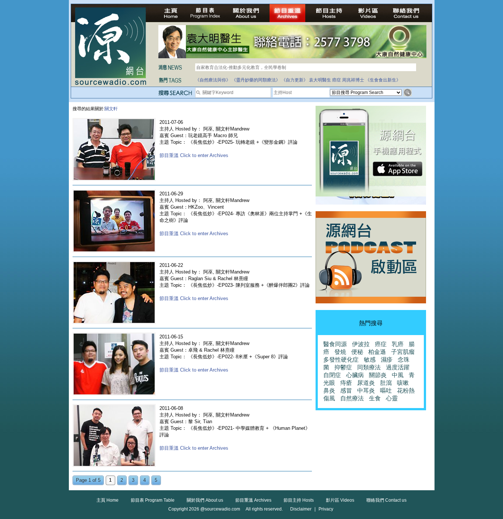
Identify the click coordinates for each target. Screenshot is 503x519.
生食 (375, 398)
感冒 (346, 390)
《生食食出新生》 (383, 80)
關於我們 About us (205, 500)
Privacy (326, 509)
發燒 (340, 352)
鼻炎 (329, 390)
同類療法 (369, 367)
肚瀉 (386, 383)
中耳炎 (366, 390)
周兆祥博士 (353, 80)
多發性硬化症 (341, 359)
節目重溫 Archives (253, 500)
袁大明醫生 (320, 80)
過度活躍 (397, 367)
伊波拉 (361, 344)
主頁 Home (107, 500)
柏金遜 (377, 352)
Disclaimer (301, 509)
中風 (398, 375)
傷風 (329, 398)
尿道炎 (366, 383)
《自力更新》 (294, 80)
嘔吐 (386, 390)
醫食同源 (335, 344)
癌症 (336, 80)
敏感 (370, 359)
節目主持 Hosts (299, 500)
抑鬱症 (343, 367)
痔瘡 (346, 383)
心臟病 (355, 375)
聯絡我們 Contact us (386, 500)
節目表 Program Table (153, 500)
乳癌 (398, 344)
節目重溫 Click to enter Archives (193, 155)
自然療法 (352, 398)
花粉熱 (406, 390)
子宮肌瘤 (403, 352)
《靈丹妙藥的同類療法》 (256, 80)
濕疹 (387, 359)
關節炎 (378, 375)
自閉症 (332, 375)
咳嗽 (403, 383)
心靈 (392, 398)
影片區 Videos (340, 500)
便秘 (357, 352)
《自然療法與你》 (213, 80)
